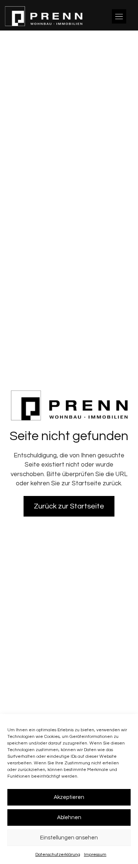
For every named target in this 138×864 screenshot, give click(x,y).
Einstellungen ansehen (69, 837)
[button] (119, 16)
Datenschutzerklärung (57, 854)
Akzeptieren (69, 797)
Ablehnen (69, 817)
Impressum (95, 854)
